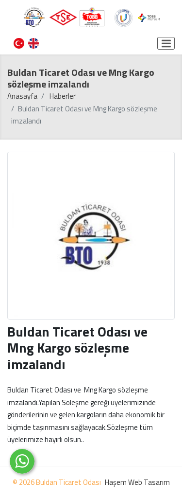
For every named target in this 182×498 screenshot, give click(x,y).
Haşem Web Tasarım (137, 482)
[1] (166, 43)
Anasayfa (22, 96)
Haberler (63, 96)
